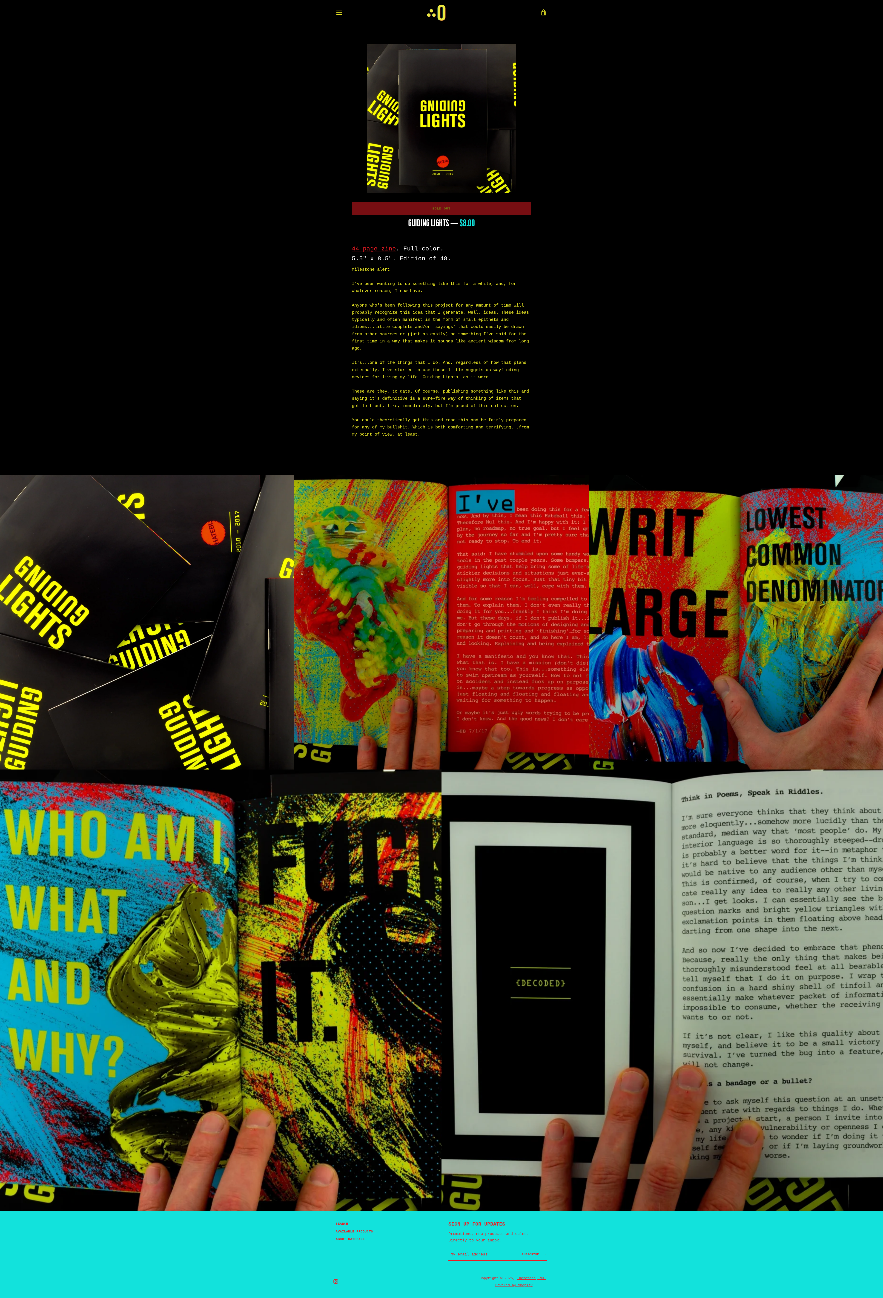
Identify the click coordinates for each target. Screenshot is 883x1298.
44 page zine (374, 248)
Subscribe (531, 1254)
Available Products (354, 1231)
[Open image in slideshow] (441, 118)
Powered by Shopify (514, 1285)
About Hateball (350, 1239)
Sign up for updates (476, 1224)
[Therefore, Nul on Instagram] (335, 1281)
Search (342, 1224)
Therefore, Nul (531, 1278)
